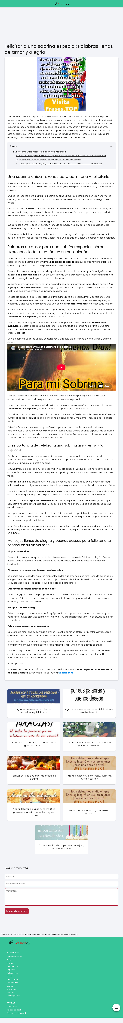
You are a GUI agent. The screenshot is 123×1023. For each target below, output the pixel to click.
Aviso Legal (12, 1006)
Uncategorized (13, 995)
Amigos (10, 960)
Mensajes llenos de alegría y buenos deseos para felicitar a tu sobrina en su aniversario (61, 163)
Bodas (10, 963)
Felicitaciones (13, 979)
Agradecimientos (14, 956)
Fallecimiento (12, 973)
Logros (10, 986)
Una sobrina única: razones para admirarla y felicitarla (40, 151)
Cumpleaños (12, 966)
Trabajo (10, 992)
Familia (10, 976)
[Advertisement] (61, 25)
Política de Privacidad (16, 1013)
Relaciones (11, 989)
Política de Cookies (15, 1010)
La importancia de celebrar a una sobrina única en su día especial (50, 159)
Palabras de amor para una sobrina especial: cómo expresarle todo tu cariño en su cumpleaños (61, 155)
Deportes (11, 969)
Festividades (12, 982)
